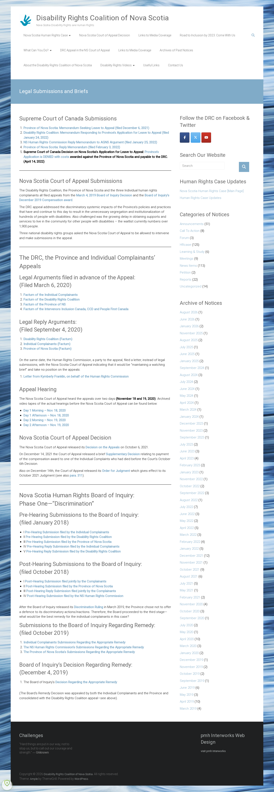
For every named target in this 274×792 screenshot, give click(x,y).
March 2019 (188, 709)
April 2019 (187, 701)
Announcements (192, 224)
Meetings (186, 259)
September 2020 (192, 618)
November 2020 (191, 604)
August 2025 (189, 340)
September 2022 (192, 493)
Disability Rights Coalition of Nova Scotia (102, 17)
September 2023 (192, 437)
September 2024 (192, 368)
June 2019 (187, 688)
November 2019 (191, 667)
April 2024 (187, 403)
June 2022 (187, 514)
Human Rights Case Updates (200, 198)
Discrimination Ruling (88, 607)
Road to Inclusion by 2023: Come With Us (207, 35)
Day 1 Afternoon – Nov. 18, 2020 (46, 415)
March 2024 (188, 410)
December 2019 (191, 660)
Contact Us (175, 65)
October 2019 (190, 674)
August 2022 (189, 500)
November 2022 (191, 479)
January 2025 (189, 361)
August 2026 (189, 312)
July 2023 (186, 444)
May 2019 (186, 695)
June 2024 (187, 389)
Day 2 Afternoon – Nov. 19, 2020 (46, 425)
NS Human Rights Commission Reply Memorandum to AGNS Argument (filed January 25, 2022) (90, 142)
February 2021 (190, 597)
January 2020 (189, 653)
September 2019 (192, 681)
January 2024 (189, 417)
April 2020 (187, 639)
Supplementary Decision (123, 454)
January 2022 (189, 549)
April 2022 (187, 528)
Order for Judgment (116, 471)
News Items (188, 266)
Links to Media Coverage (154, 35)
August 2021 (189, 576)
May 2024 (186, 396)
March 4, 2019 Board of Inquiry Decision (104, 195)
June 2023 (187, 451)
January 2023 (189, 472)
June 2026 (187, 319)
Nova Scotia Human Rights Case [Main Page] (212, 191)
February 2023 (190, 465)
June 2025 (187, 354)
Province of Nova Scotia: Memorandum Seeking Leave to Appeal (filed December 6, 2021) (86, 128)
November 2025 (191, 333)
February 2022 (190, 542)
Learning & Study (192, 252)
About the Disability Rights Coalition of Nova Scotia (58, 65)
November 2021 (191, 562)
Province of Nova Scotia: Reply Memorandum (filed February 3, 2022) (72, 147)
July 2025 (186, 347)
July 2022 (186, 507)
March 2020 (188, 646)
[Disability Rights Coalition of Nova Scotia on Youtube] (206, 137)
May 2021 (186, 590)
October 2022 (190, 486)
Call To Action (190, 231)
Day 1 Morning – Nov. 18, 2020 (45, 410)
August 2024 (189, 375)
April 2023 (187, 458)
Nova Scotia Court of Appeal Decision (104, 35)
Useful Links (151, 65)
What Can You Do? (36, 50)
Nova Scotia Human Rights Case (46, 35)
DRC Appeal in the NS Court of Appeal (85, 50)
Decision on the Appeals (103, 447)
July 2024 (186, 382)
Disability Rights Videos (116, 65)
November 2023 (191, 430)
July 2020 (186, 625)
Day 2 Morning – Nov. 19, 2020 (45, 420)
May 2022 (186, 521)
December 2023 (191, 423)
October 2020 (190, 611)
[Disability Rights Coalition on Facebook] (184, 137)
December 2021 (191, 556)
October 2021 (190, 569)
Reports (185, 279)
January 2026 (189, 326)
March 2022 (188, 535)
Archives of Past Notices (176, 50)
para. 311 (76, 475)
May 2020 (186, 632)
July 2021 (186, 583)
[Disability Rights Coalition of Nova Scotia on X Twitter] (195, 137)
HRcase (185, 245)
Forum (184, 238)
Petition (185, 272)
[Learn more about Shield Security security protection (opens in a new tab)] (7, 785)
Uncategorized (190, 286)
